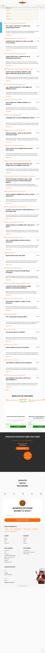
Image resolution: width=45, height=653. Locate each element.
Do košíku (18, 426)
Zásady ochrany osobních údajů (9, 557)
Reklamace (6, 560)
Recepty (8, 10)
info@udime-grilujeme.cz (9, 582)
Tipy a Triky (8, 13)
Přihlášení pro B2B (26, 553)
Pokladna (5, 539)
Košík (5, 541)
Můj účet (5, 538)
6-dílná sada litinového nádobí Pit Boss (16, 416)
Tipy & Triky (25, 538)
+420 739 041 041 (8, 574)
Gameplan (25, 586)
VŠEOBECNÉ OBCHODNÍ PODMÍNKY (10, 555)
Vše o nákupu (6, 553)
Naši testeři (7, 531)
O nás (5, 552)
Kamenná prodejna (26, 550)
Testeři (7, 16)
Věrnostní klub (22, 448)
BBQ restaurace (14, 531)
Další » (8, 389)
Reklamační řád (6, 558)
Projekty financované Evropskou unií (29, 552)
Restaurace (8, 19)
